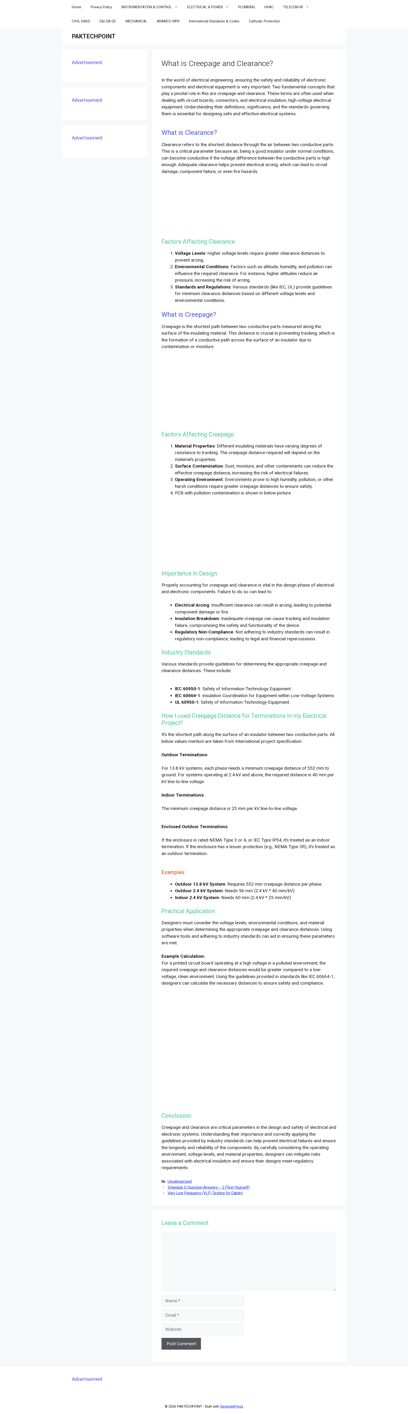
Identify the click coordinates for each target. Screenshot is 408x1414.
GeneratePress (231, 1406)
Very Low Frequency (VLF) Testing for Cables (205, 1193)
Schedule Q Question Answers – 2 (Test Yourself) (209, 1187)
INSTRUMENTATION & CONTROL (146, 7)
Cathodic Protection (264, 21)
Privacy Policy (101, 7)
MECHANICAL (136, 21)
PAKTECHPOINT (93, 36)
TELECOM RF (293, 7)
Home (76, 7)
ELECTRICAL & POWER (205, 7)
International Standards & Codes (214, 21)
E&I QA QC (108, 21)
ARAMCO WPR (168, 21)
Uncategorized (180, 1181)
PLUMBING (246, 7)
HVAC (269, 7)
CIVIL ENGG (81, 21)
